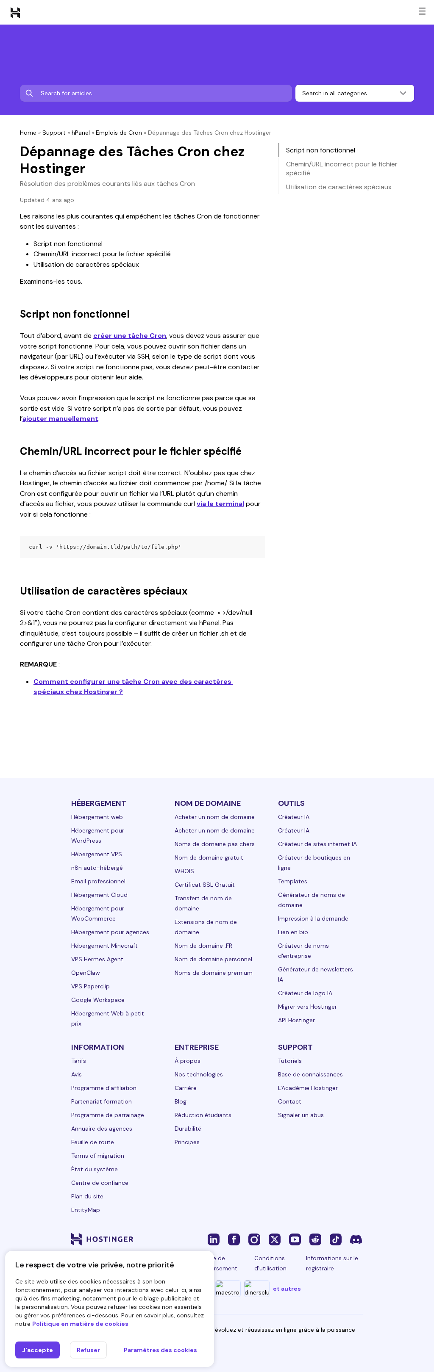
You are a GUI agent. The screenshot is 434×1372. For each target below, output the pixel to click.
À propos (187, 1061)
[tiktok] (335, 1239)
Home (28, 132)
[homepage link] (15, 12)
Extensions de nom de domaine (206, 927)
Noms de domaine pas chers (215, 844)
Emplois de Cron (119, 132)
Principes (187, 1142)
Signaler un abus (301, 1115)
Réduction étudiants (203, 1115)
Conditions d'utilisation (270, 1263)
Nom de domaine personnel (213, 959)
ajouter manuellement (60, 418)
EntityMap (85, 1210)
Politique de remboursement (214, 1263)
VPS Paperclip (90, 986)
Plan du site (87, 1196)
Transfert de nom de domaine (203, 903)
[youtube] (295, 1239)
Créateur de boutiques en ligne (314, 862)
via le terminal (220, 503)
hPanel (81, 132)
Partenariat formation (101, 1101)
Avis (76, 1074)
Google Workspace (98, 1000)
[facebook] (234, 1239)
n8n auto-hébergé (97, 867)
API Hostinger (296, 1020)
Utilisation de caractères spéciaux (339, 187)
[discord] (356, 1239)
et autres (287, 1288)
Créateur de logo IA (305, 993)
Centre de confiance (99, 1183)
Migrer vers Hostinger (307, 1006)
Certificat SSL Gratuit (205, 884)
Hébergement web (97, 817)
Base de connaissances (310, 1074)
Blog (180, 1101)
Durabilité (188, 1128)
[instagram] (254, 1239)
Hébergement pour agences (110, 932)
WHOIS (184, 871)
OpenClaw (85, 972)
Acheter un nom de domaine (215, 817)
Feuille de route (92, 1142)
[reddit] (315, 1239)
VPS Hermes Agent (97, 959)
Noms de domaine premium (214, 972)
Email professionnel (98, 881)
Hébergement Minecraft (104, 945)
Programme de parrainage (107, 1115)
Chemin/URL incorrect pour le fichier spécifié (342, 168)
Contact (289, 1101)
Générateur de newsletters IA (315, 974)
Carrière (186, 1088)
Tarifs (78, 1061)
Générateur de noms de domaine (311, 900)
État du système (94, 1169)
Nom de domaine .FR (203, 945)
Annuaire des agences (101, 1128)
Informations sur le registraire (332, 1263)
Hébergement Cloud (99, 895)
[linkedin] (213, 1239)
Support (54, 132)
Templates (292, 881)
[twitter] (274, 1239)
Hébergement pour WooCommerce (97, 913)
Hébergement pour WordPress (97, 835)
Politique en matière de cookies (80, 1324)
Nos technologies (199, 1074)
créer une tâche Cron (129, 335)
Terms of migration (97, 1155)
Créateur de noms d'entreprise (303, 951)
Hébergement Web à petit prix (107, 1018)
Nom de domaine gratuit (209, 857)
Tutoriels (290, 1061)
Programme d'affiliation (103, 1088)
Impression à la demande (313, 918)
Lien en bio (293, 932)
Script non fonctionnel (320, 150)
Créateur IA (293, 817)
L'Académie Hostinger (308, 1088)
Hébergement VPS (96, 854)
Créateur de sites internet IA (317, 844)
